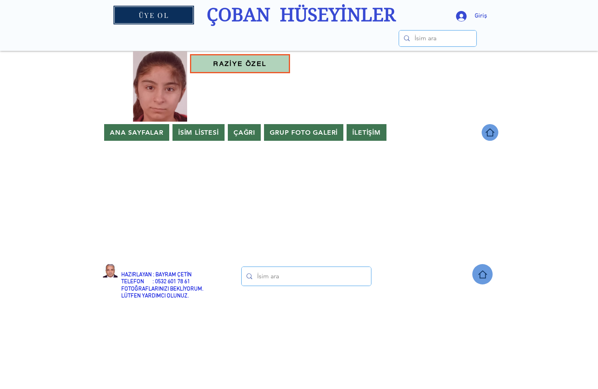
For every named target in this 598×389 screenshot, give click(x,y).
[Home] (482, 274)
